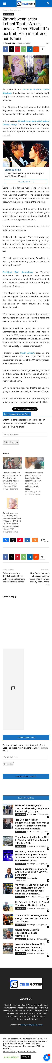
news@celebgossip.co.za (31, 1024)
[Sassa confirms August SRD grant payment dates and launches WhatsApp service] (8, 948)
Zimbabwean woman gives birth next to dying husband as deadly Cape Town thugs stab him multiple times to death (34, 481)
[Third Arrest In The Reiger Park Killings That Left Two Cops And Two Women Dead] (8, 919)
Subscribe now (11, 442)
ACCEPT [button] (25, 1057)
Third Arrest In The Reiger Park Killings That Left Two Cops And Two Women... (32, 918)
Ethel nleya (31, 846)
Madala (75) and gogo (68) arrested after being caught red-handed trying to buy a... (32, 808)
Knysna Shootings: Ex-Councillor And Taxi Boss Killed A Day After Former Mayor (31, 872)
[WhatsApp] (23, 49)
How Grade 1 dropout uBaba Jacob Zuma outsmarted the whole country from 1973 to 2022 (39, 579)
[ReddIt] (36, 49)
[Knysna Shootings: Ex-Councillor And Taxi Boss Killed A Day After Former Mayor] (8, 872)
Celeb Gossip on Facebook (26, 776)
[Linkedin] (30, 49)
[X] (11, 49)
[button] (4, 3)
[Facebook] (5, 49)
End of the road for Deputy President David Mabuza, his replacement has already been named (14, 577)
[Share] (6, 540)
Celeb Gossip (20, 897)
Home (5, 10)
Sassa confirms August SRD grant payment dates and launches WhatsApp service (29, 947)
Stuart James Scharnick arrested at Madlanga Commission (27, 933)
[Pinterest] (17, 49)
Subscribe (8, 764)
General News (20, 814)
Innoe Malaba (32, 878)
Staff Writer (31, 814)
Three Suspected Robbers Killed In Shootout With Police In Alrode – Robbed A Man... (32, 840)
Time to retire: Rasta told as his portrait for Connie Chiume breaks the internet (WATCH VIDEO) (12, 478)
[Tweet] (13, 540)
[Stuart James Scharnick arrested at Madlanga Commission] (8, 933)
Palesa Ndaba (10, 43)
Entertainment (15, 10)
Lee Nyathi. (31, 832)
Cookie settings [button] (11, 1057)
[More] (42, 49)
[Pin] (20, 540)
